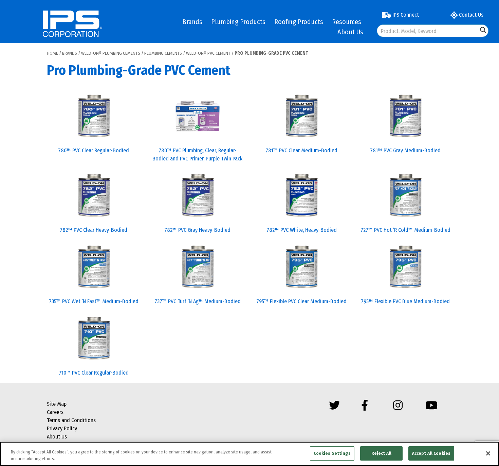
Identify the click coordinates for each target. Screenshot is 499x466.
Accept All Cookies (431, 453)
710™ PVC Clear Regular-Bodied (94, 372)
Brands (192, 22)
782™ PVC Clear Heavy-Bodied (93, 230)
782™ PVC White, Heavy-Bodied (301, 230)
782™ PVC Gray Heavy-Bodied (197, 230)
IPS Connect (405, 15)
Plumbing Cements (163, 53)
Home (52, 53)
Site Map (57, 404)
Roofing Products (298, 22)
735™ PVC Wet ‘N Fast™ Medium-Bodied (93, 301)
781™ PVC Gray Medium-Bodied (405, 150)
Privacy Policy (62, 428)
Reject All (381, 453)
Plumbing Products (238, 22)
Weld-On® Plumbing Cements (110, 53)
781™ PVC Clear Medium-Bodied (301, 150)
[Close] (488, 453)
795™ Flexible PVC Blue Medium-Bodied (405, 301)
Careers (55, 412)
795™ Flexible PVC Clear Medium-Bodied (301, 301)
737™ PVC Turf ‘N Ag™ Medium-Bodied (197, 301)
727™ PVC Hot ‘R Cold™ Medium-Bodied (405, 230)
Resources (346, 22)
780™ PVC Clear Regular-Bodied (93, 150)
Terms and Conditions (71, 420)
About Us (350, 32)
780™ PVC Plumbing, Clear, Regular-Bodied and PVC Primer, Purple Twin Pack (197, 154)
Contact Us (470, 15)
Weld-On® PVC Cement (208, 53)
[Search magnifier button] (483, 30)
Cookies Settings (332, 453)
